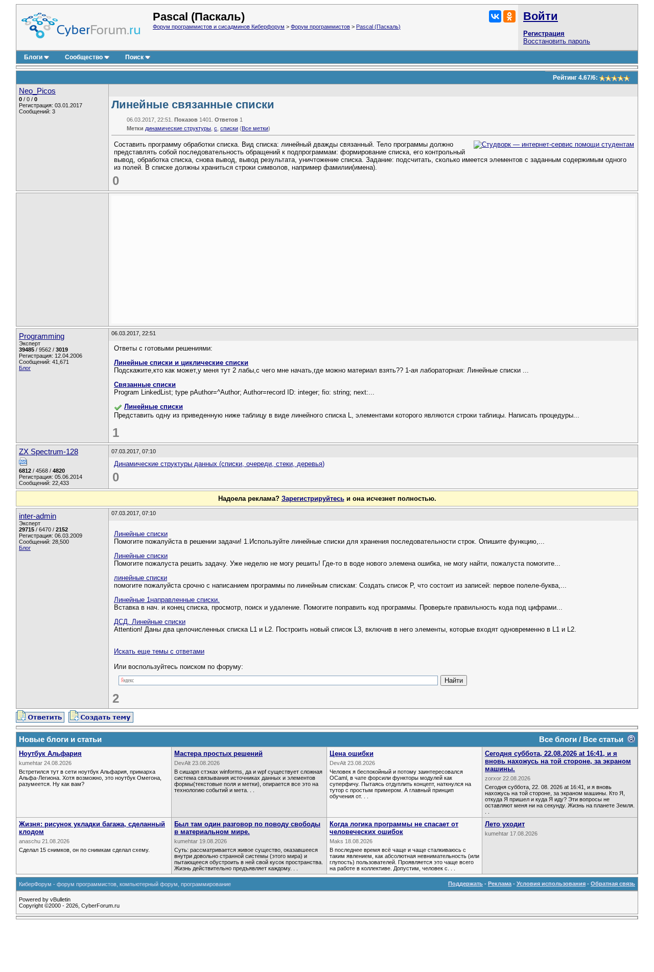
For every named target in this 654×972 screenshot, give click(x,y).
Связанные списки (145, 384)
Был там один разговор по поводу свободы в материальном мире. (247, 828)
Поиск (134, 57)
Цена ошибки (351, 753)
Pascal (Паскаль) (378, 27)
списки (229, 128)
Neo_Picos (37, 91)
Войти (540, 16)
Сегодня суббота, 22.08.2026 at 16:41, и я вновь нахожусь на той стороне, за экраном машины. (558, 761)
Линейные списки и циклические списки (181, 362)
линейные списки (140, 578)
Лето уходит (505, 824)
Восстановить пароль (556, 41)
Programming (41, 336)
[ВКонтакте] (495, 16)
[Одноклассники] (509, 16)
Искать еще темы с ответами (159, 651)
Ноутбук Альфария (50, 753)
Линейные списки (153, 406)
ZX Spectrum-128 (48, 452)
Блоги (33, 57)
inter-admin (37, 516)
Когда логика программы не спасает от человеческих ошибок (394, 828)
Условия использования (551, 884)
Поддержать (465, 884)
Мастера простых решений (218, 753)
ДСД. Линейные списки (149, 622)
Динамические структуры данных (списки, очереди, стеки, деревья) (219, 464)
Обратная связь (613, 884)
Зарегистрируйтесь (313, 498)
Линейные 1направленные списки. (167, 600)
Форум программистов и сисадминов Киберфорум (219, 27)
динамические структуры (178, 128)
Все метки (255, 128)
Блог (25, 368)
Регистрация (544, 33)
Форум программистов (320, 27)
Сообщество (84, 57)
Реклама (499, 884)
